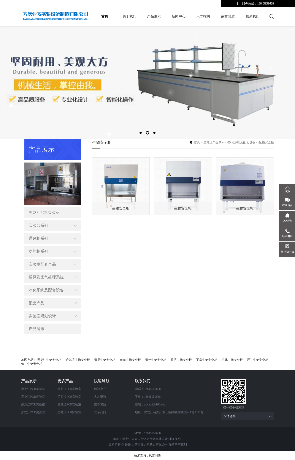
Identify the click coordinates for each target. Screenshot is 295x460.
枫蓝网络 (155, 455)
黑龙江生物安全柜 (49, 359)
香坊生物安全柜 (181, 359)
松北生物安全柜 (232, 359)
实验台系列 (38, 225)
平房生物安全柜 (206, 359)
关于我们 (129, 16)
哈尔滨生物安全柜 (78, 359)
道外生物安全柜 (155, 359)
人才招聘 (203, 16)
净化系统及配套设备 (46, 290)
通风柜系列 (38, 238)
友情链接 (230, 416)
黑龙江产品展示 (214, 142)
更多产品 (65, 381)
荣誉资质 (228, 16)
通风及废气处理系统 (46, 277)
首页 (104, 16)
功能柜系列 (38, 251)
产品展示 (154, 16)
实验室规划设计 (42, 316)
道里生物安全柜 (104, 359)
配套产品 (36, 303)
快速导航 (101, 381)
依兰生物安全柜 (31, 363)
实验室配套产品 (42, 264)
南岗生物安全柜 (130, 359)
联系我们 (252, 16)
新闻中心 (179, 16)
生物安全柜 (266, 142)
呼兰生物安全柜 (257, 359)
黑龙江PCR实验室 (44, 212)
